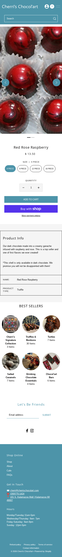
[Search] (55, 18)
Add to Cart (31, 199)
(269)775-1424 (17, 493)
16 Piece (49, 169)
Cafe (9, 470)
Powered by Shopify (43, 551)
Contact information (31, 548)
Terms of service (45, 545)
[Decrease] (23, 187)
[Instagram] (32, 431)
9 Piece (22, 169)
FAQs (9, 475)
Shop (9, 462)
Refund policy (15, 545)
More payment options (31, 216)
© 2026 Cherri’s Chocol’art (22, 551)
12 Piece (36, 169)
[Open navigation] (58, 6)
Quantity (31, 181)
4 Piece (10, 169)
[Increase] (38, 187)
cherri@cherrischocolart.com (24, 490)
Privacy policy (29, 545)
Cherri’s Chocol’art (20, 6)
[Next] (56, 82)
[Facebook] (27, 431)
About (10, 466)
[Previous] (5, 82)
